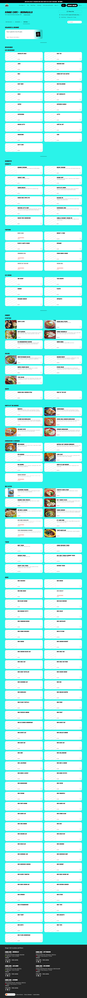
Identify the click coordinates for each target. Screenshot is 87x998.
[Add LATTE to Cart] (80, 120)
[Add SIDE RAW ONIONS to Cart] (41, 829)
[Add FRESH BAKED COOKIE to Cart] (80, 259)
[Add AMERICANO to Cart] (41, 140)
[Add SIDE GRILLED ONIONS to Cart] (80, 738)
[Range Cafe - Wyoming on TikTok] (9, 990)
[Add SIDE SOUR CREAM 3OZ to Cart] (80, 880)
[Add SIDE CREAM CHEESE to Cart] (80, 677)
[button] (22, 5)
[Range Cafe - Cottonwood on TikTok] (40, 962)
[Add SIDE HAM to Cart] (41, 758)
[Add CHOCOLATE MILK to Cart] (41, 59)
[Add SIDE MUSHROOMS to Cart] (41, 789)
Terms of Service (19, 994)
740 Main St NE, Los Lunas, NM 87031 (13, 968)
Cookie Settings (36, 994)
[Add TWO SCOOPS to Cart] (80, 284)
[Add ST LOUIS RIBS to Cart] (80, 525)
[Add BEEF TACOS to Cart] (41, 551)
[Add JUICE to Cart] (41, 69)
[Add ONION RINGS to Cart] (80, 347)
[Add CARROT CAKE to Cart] (41, 183)
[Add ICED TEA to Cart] (80, 59)
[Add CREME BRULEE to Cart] (41, 193)
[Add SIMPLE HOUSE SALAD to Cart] (41, 372)
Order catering (15, 959)
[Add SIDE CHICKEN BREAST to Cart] (80, 647)
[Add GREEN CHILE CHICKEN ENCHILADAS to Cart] (80, 424)
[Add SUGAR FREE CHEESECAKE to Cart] (41, 223)
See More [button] (60, 1)
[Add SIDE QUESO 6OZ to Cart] (41, 819)
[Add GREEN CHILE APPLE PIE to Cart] (41, 203)
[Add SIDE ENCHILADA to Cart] (41, 697)
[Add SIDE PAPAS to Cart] (80, 789)
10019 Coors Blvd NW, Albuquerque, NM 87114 (46, 954)
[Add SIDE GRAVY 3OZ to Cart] (80, 728)
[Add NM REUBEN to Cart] (41, 470)
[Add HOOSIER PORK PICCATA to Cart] (41, 505)
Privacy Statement (28, 994)
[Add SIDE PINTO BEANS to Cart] (41, 809)
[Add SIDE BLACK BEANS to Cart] (41, 606)
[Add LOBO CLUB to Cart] (80, 460)
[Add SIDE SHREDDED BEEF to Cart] (80, 859)
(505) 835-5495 (39, 953)
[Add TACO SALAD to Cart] (41, 382)
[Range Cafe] (7, 5)
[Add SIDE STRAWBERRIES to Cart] (41, 910)
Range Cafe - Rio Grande (43, 965)
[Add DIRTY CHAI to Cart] (41, 150)
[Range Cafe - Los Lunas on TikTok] (9, 976)
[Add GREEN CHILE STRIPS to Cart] (80, 327)
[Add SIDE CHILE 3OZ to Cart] (80, 657)
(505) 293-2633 (8, 981)
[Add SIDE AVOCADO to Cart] (41, 586)
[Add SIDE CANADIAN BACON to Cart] (41, 627)
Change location (27, 14)
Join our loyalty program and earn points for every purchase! (41, 1)
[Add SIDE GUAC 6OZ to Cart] (80, 748)
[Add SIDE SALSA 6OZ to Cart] (41, 849)
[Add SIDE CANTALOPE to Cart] (80, 627)
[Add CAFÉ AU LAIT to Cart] (80, 130)
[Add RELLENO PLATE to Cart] (41, 434)
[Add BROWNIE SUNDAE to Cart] (41, 304)
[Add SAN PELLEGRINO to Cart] (80, 89)
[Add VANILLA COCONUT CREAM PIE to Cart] (80, 223)
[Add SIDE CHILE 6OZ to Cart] (41, 667)
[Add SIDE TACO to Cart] (80, 910)
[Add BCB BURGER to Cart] (41, 450)
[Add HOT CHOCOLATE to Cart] (80, 99)
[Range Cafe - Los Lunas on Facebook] (6, 976)
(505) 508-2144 (8, 967)
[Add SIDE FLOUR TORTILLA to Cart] (41, 708)
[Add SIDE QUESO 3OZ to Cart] (80, 809)
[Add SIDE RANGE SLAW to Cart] (80, 819)
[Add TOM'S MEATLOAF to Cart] (80, 536)
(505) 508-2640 (39, 967)
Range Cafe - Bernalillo (12, 951)
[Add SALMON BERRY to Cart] (80, 362)
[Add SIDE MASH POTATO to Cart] (80, 778)
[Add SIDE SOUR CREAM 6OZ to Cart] (41, 890)
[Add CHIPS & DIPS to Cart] (41, 327)
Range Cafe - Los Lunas (11, 965)
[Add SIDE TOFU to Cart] (80, 930)
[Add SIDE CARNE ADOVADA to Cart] (41, 637)
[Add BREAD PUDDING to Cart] (80, 173)
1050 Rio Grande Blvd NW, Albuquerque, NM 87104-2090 (48, 968)
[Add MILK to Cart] (41, 79)
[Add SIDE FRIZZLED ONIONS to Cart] (41, 718)
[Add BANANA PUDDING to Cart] (41, 173)
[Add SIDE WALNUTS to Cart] (80, 920)
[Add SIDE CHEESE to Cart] (41, 647)
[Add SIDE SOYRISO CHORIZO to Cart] (80, 890)
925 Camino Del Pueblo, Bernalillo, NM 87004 (14, 954)
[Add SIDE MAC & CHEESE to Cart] (80, 768)
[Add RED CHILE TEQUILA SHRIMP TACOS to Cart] (80, 561)
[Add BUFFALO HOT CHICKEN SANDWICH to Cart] (80, 450)
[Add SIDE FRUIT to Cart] (80, 718)
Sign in (80, 5)
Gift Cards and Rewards (48, 5)
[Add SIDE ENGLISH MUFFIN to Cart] (80, 697)
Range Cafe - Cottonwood (43, 951)
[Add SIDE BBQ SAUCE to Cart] (41, 596)
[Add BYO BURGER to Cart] (41, 460)
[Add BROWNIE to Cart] (80, 249)
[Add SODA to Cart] (41, 99)
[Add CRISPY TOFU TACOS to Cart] (41, 571)
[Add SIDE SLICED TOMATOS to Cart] (41, 880)
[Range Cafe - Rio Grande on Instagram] (38, 976)
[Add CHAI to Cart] (80, 140)
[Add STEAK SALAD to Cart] (80, 372)
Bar (28, 5)
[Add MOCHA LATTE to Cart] (41, 130)
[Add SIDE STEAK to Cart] (80, 900)
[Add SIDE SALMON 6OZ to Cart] (41, 839)
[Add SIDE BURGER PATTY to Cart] (41, 616)
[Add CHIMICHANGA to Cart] (80, 414)
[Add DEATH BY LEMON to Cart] (80, 193)
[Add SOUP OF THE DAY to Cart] (80, 398)
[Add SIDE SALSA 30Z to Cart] (80, 839)
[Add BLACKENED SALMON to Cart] (41, 495)
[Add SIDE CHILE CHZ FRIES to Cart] (80, 667)
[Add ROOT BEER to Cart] (41, 89)
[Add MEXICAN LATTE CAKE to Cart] (41, 213)
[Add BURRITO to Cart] (41, 414)
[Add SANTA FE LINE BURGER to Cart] (80, 470)
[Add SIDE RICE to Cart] (80, 829)
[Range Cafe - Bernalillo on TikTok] (9, 962)
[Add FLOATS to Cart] (80, 294)
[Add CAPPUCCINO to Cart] (41, 120)
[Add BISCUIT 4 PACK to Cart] (80, 238)
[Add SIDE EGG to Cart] (80, 687)
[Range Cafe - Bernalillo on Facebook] (6, 962)
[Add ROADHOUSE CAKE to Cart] (80, 213)
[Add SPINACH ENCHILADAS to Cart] (80, 434)
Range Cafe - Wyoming (11, 979)
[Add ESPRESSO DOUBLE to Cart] (80, 109)
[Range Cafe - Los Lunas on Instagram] (8, 976)
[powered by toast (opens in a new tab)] (10, 994)
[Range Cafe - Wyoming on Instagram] (8, 990)
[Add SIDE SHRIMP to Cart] (80, 869)
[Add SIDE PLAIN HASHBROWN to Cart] (41, 940)
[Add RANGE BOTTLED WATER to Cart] (80, 79)
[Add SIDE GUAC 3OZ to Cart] (41, 748)
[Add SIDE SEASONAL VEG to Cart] (41, 859)
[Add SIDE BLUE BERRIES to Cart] (80, 606)
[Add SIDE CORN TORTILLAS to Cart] (41, 677)
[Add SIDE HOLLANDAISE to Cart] (80, 758)
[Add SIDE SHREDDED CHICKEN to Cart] (41, 869)
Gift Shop (39, 5)
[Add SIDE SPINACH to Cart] (41, 900)
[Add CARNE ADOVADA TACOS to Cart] (80, 551)
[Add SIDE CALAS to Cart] (80, 616)
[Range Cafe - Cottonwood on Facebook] (36, 962)
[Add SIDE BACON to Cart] (80, 586)
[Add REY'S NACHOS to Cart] (41, 337)
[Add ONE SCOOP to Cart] (41, 284)
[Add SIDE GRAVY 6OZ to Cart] (41, 738)
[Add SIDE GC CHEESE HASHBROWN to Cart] (41, 728)
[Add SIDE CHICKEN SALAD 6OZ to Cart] (41, 657)
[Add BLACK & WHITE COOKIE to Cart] (41, 249)
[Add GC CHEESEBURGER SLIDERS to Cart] (41, 347)
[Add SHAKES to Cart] (41, 294)
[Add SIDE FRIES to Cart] (80, 708)
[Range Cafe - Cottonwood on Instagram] (38, 962)
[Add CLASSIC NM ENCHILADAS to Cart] (41, 424)
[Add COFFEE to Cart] (41, 109)
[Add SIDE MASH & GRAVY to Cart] (41, 778)
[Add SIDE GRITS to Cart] (41, 930)
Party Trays (33, 5)
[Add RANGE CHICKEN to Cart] (80, 515)
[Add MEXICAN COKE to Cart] (80, 69)
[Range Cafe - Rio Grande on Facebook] (36, 976)
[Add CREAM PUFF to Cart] (80, 183)
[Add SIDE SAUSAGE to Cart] (80, 849)
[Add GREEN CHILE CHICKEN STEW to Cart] (41, 398)
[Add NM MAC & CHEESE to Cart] (41, 515)
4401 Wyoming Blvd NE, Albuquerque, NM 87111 (15, 982)
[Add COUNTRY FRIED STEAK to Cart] (80, 495)
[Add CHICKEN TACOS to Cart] (41, 561)
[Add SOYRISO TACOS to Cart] (80, 571)
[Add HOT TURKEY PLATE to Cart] (80, 505)
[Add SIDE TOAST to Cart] (41, 920)
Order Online (72, 5)
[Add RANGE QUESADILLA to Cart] (80, 337)
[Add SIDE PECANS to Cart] (41, 799)
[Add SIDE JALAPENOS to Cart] (41, 768)
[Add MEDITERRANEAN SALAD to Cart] (41, 362)
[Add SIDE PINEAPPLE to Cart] (80, 799)
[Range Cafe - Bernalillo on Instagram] (8, 962)
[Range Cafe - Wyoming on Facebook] (6, 990)
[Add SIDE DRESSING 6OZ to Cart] (41, 687)
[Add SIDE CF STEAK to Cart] (80, 637)
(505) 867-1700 (8, 953)
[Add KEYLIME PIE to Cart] (80, 203)
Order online (8, 959)
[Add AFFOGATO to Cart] (80, 304)
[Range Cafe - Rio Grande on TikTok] (40, 976)
